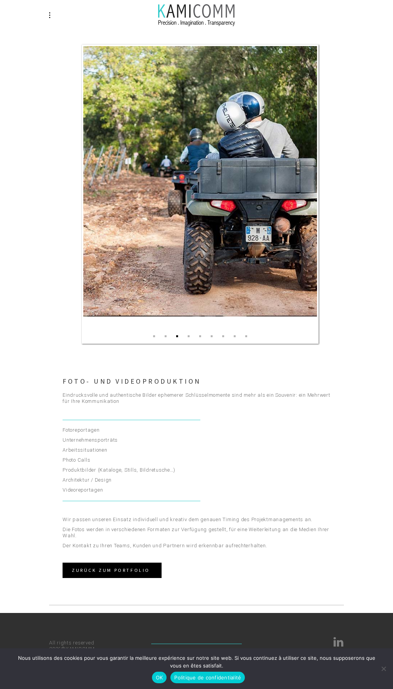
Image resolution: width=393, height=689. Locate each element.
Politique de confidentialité (207, 677)
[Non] (383, 668)
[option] (200, 181)
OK (159, 677)
